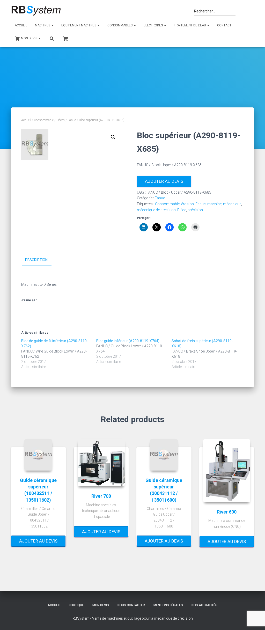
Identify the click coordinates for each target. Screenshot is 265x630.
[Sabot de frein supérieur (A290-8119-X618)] (209, 353)
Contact (224, 25)
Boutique (76, 605)
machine (214, 204)
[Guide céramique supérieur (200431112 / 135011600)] (164, 455)
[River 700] (101, 463)
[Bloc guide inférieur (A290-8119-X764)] (133, 351)
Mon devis (100, 605)
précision (195, 210)
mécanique (232, 204)
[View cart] (65, 38)
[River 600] (227, 470)
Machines (43, 25)
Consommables (120, 25)
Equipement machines (79, 25)
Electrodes (154, 25)
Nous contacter (131, 605)
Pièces (60, 120)
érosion (187, 204)
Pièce (181, 210)
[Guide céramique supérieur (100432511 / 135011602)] (38, 455)
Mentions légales (168, 605)
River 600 (227, 512)
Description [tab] (36, 260)
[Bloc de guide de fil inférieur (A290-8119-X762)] (58, 353)
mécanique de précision (156, 210)
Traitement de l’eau (190, 25)
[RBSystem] (36, 10)
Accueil (21, 25)
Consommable (44, 120)
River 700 (101, 496)
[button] (113, 137)
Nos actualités (204, 605)
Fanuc (72, 120)
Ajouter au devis (164, 181)
